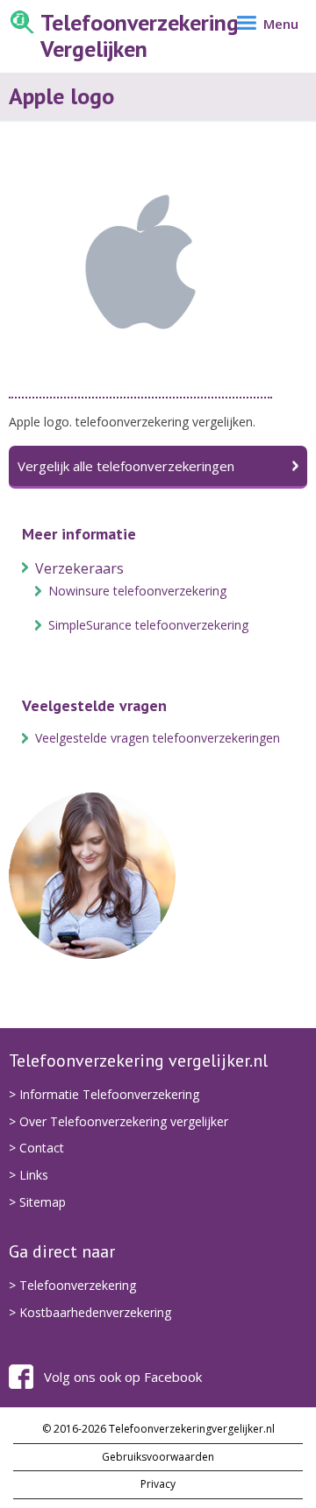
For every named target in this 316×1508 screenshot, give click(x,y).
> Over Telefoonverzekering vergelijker (118, 1121)
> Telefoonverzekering (72, 1285)
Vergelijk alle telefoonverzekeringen (126, 466)
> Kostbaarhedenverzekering (90, 1312)
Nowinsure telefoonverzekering (137, 590)
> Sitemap (37, 1202)
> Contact (36, 1147)
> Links (28, 1174)
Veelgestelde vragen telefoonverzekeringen (157, 737)
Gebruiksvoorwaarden (158, 1456)
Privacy (158, 1483)
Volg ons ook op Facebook (123, 1376)
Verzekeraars (79, 568)
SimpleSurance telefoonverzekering (148, 625)
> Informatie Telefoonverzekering (104, 1094)
